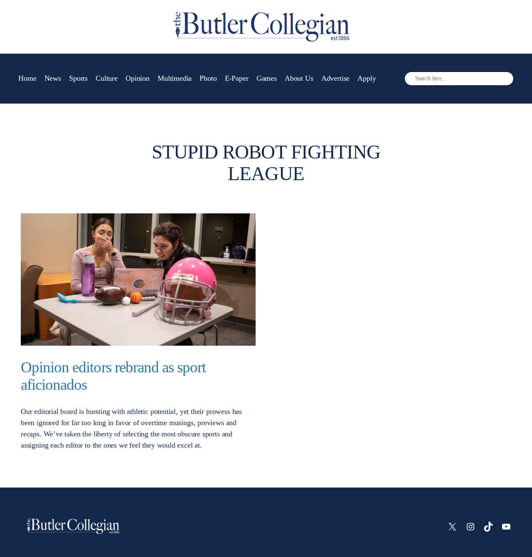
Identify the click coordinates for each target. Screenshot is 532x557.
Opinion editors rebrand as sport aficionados (113, 376)
